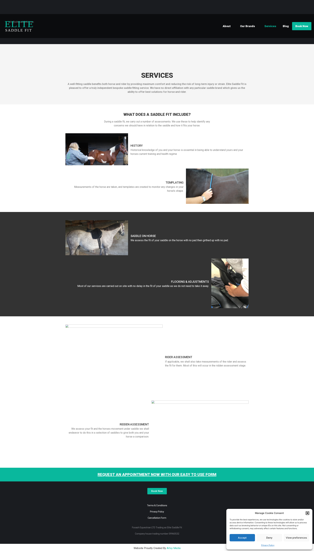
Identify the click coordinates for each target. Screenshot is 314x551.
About (227, 26)
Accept (242, 537)
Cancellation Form (157, 518)
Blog (286, 26)
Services (270, 26)
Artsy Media (174, 548)
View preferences (296, 537)
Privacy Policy (267, 545)
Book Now (301, 26)
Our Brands (247, 26)
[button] (307, 513)
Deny (269, 537)
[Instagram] (159, 500)
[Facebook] (154, 500)
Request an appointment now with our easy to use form (157, 474)
